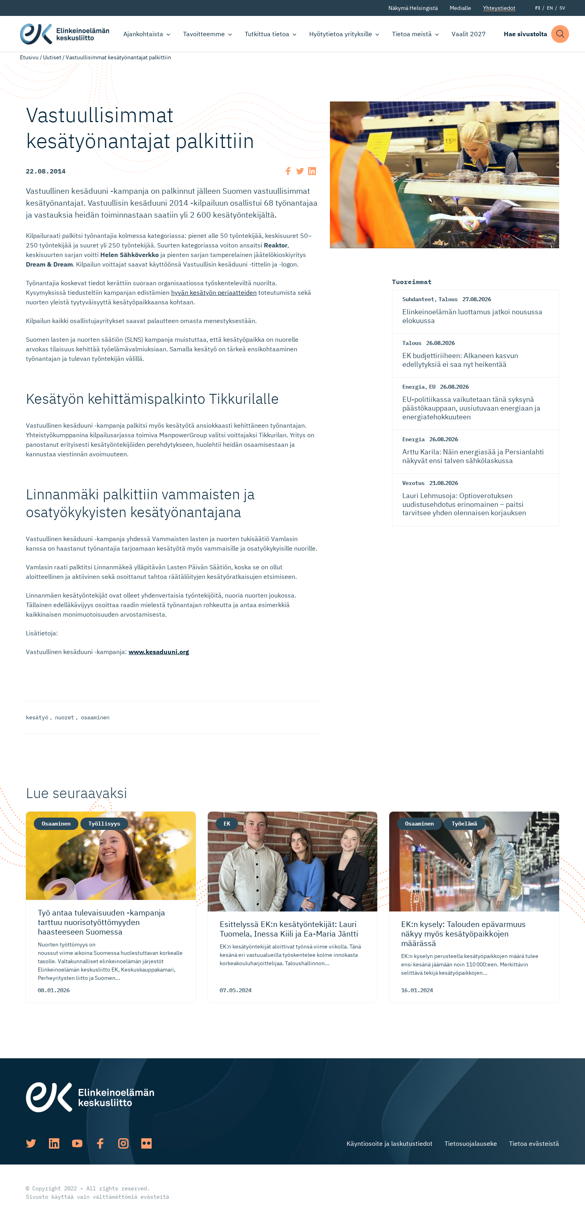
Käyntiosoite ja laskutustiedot (390, 1143)
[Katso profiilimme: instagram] (123, 1143)
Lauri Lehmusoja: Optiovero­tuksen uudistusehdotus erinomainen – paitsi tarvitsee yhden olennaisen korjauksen (464, 504)
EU (432, 386)
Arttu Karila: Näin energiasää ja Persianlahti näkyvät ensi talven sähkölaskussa (473, 456)
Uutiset (52, 57)
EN (550, 8)
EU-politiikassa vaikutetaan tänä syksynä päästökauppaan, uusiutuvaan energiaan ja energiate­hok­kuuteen (471, 408)
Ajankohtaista (143, 34)
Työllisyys (104, 823)
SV (562, 8)
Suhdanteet (418, 299)
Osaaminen (56, 823)
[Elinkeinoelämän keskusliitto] (90, 1096)
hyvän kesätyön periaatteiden (214, 292)
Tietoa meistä (412, 34)
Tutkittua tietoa (267, 34)
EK (227, 823)
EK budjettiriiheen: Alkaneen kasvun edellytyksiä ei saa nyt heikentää (460, 360)
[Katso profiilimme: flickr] (146, 1143)
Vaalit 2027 (469, 34)
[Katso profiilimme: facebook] (100, 1143)
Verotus (413, 483)
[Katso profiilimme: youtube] (77, 1143)
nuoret (64, 717)
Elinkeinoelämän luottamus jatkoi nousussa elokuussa (472, 316)
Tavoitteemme (204, 34)
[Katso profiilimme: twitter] (31, 1143)
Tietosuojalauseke (471, 1143)
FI (537, 8)
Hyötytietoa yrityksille (340, 34)
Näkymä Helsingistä (413, 8)
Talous (448, 299)
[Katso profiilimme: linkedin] (54, 1143)
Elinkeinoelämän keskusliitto (64, 34)
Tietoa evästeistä (534, 1143)
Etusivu (29, 57)
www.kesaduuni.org (159, 652)
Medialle (460, 8)
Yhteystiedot (499, 8)
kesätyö (37, 717)
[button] (560, 34)
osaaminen (95, 717)
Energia (413, 386)
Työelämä (464, 823)
